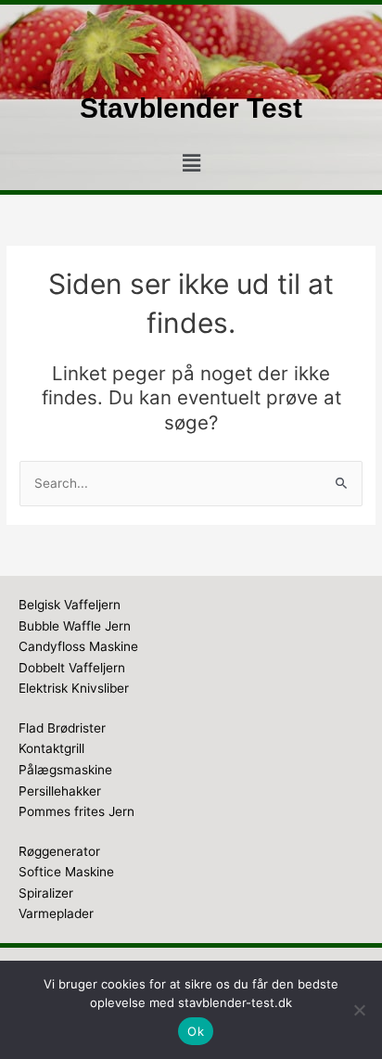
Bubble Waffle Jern (75, 626)
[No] (359, 1010)
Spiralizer (46, 893)
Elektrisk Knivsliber (74, 688)
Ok (195, 1031)
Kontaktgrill (51, 748)
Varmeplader (56, 913)
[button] (191, 164)
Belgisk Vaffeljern (70, 604)
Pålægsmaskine (65, 769)
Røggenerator (59, 851)
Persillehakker (60, 791)
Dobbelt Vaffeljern (72, 667)
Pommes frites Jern (76, 811)
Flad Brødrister (62, 728)
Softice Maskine (66, 871)
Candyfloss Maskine (78, 646)
